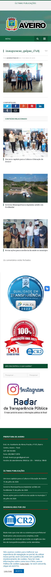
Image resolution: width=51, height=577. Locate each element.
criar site (19, 532)
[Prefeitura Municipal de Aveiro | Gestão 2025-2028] (25, 23)
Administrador (12, 58)
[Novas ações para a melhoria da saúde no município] (25, 233)
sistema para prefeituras (35, 532)
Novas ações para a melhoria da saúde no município (26, 250)
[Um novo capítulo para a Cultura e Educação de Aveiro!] (25, 142)
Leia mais (25, 563)
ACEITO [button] (19, 571)
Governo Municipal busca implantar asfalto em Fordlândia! (26, 6)
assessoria (21, 536)
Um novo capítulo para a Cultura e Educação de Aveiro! (25, 478)
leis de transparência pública (14, 542)
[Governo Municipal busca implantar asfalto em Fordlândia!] (25, 188)
